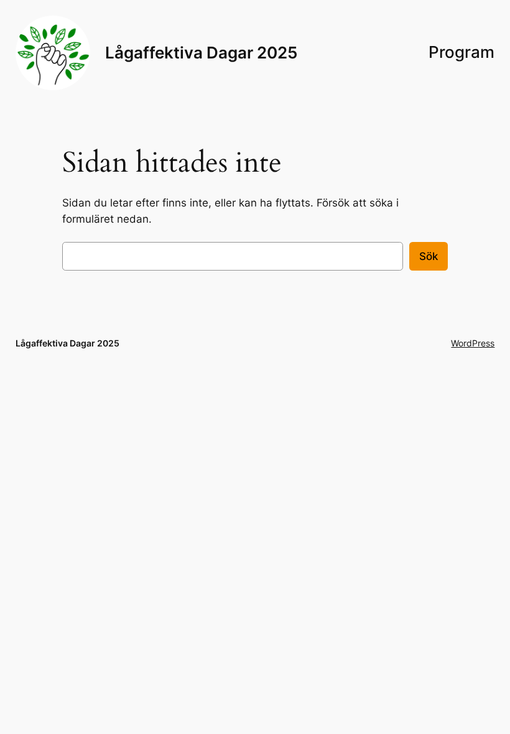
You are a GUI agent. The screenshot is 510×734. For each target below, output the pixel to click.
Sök (428, 256)
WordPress (472, 343)
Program (461, 52)
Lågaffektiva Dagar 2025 (201, 52)
